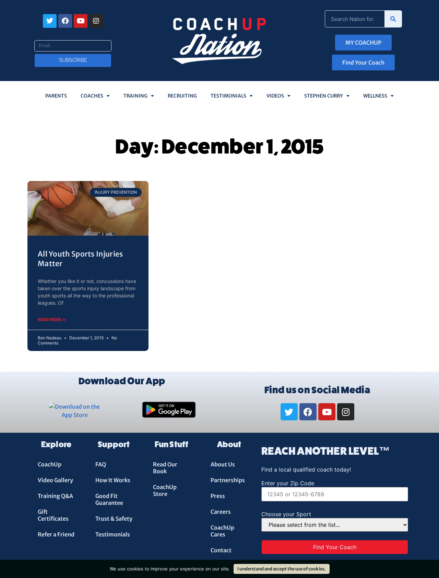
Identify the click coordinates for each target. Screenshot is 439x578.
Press (218, 495)
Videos (275, 96)
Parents (56, 96)
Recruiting (182, 96)
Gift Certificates (53, 515)
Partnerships (228, 480)
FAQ (100, 464)
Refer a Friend (56, 534)
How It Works (112, 480)
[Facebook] (65, 21)
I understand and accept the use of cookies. (281, 569)
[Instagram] (96, 21)
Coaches (92, 96)
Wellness (375, 96)
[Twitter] (50, 21)
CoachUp (49, 464)
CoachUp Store (165, 490)
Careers (221, 511)
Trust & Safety (113, 518)
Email (41, 37)
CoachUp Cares (222, 531)
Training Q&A (55, 495)
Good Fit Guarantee (109, 499)
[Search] (393, 19)
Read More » (52, 319)
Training (135, 96)
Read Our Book (165, 468)
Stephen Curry (323, 96)
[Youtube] (80, 21)
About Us (223, 464)
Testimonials (228, 96)
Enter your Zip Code (287, 483)
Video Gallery (55, 480)
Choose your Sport (286, 514)
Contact (221, 550)
